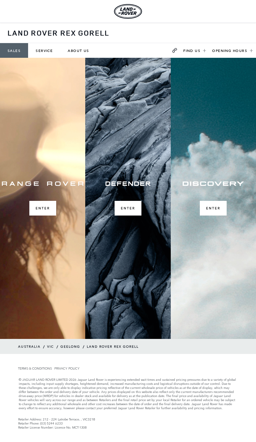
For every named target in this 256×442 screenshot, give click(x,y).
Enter (43, 208)
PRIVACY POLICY (67, 368)
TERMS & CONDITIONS (35, 368)
